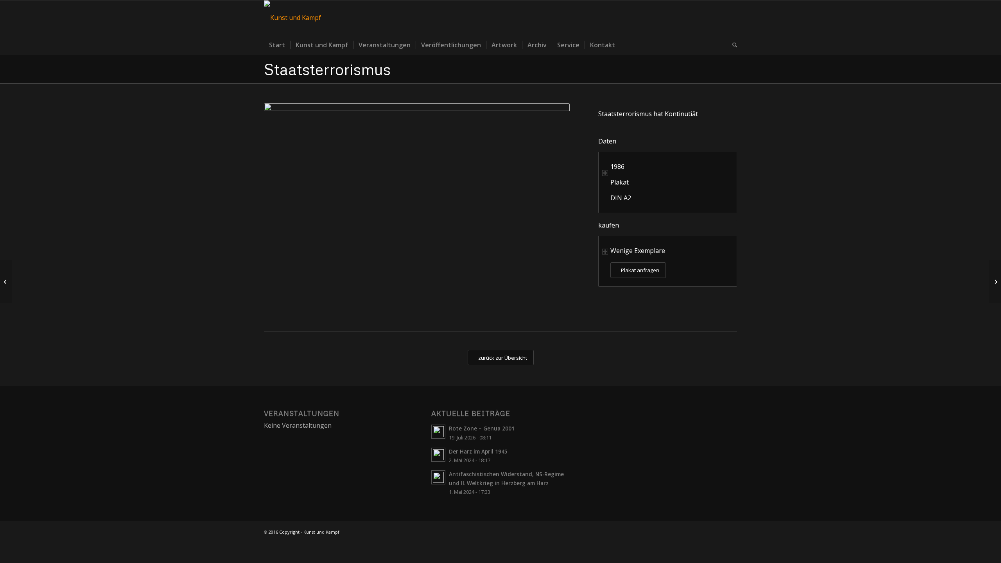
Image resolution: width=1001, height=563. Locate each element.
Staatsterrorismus (327, 69)
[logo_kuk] (292, 17)
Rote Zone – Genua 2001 (482, 428)
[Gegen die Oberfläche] (995, 281)
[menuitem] (277, 45)
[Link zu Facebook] (731, 17)
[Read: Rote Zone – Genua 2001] (438, 432)
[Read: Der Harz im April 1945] (438, 455)
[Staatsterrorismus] (417, 209)
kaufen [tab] (608, 225)
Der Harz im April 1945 (478, 451)
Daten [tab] (607, 141)
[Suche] (732, 45)
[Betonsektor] (6, 281)
